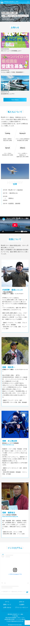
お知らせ (21, 601)
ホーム (7, 601)
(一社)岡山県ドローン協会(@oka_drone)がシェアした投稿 (15, 591)
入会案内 (21, 604)
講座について (7, 604)
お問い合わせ (7, 607)
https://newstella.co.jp (8, 444)
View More (15, 100)
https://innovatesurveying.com (10, 516)
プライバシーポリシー (21, 607)
